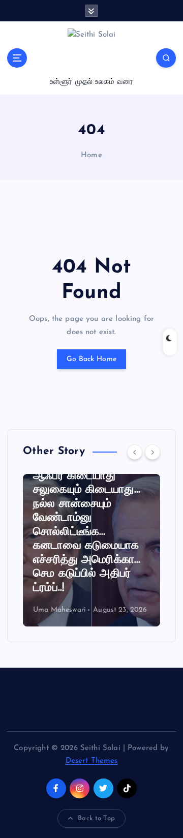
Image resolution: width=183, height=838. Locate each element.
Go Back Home (91, 359)
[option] (91, 550)
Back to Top (96, 818)
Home (91, 155)
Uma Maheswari (59, 610)
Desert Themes (92, 761)
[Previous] (134, 452)
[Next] (152, 452)
